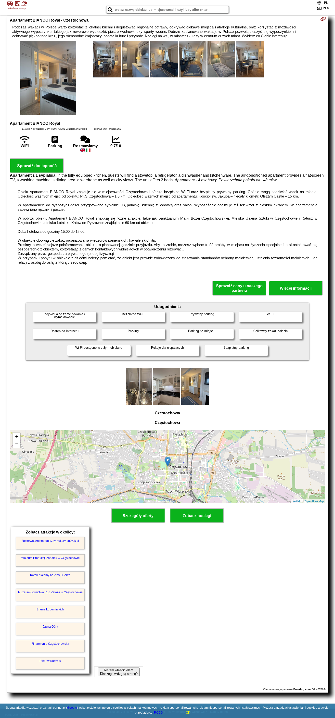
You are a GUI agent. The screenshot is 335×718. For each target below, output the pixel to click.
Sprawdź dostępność (37, 166)
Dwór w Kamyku (50, 661)
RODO (158, 712)
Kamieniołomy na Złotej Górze (50, 575)
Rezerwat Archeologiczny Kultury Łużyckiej (50, 541)
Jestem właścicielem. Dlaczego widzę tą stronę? (119, 672)
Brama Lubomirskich (50, 609)
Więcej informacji (295, 288)
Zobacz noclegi (197, 516)
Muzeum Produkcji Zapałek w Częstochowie (50, 558)
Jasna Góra (50, 626)
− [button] (16, 444)
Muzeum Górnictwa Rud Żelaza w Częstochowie (50, 592)
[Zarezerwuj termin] (323, 19)
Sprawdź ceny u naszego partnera (239, 288)
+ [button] (16, 436)
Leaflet (296, 501)
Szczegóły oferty (138, 516)
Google (72, 707)
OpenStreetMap (314, 501)
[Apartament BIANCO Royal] (48, 78)
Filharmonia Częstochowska (50, 643)
